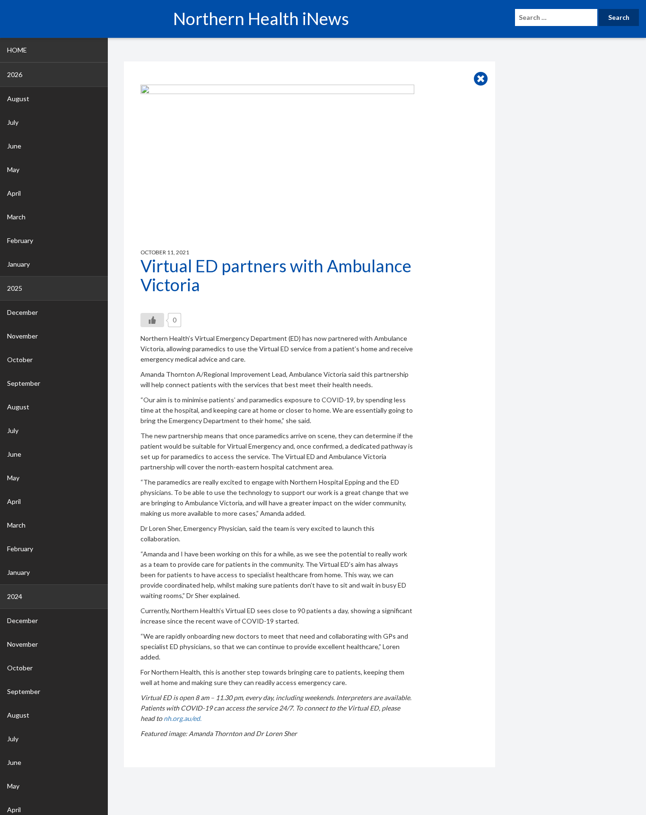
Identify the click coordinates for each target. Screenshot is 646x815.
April (14, 193)
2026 (14, 74)
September (23, 383)
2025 (14, 288)
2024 (14, 596)
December (22, 312)
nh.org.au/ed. (182, 718)
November (22, 336)
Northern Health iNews (261, 18)
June (14, 146)
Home (17, 50)
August (18, 99)
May (13, 169)
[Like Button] (152, 320)
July (12, 122)
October (20, 359)
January (18, 264)
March (16, 217)
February (20, 240)
